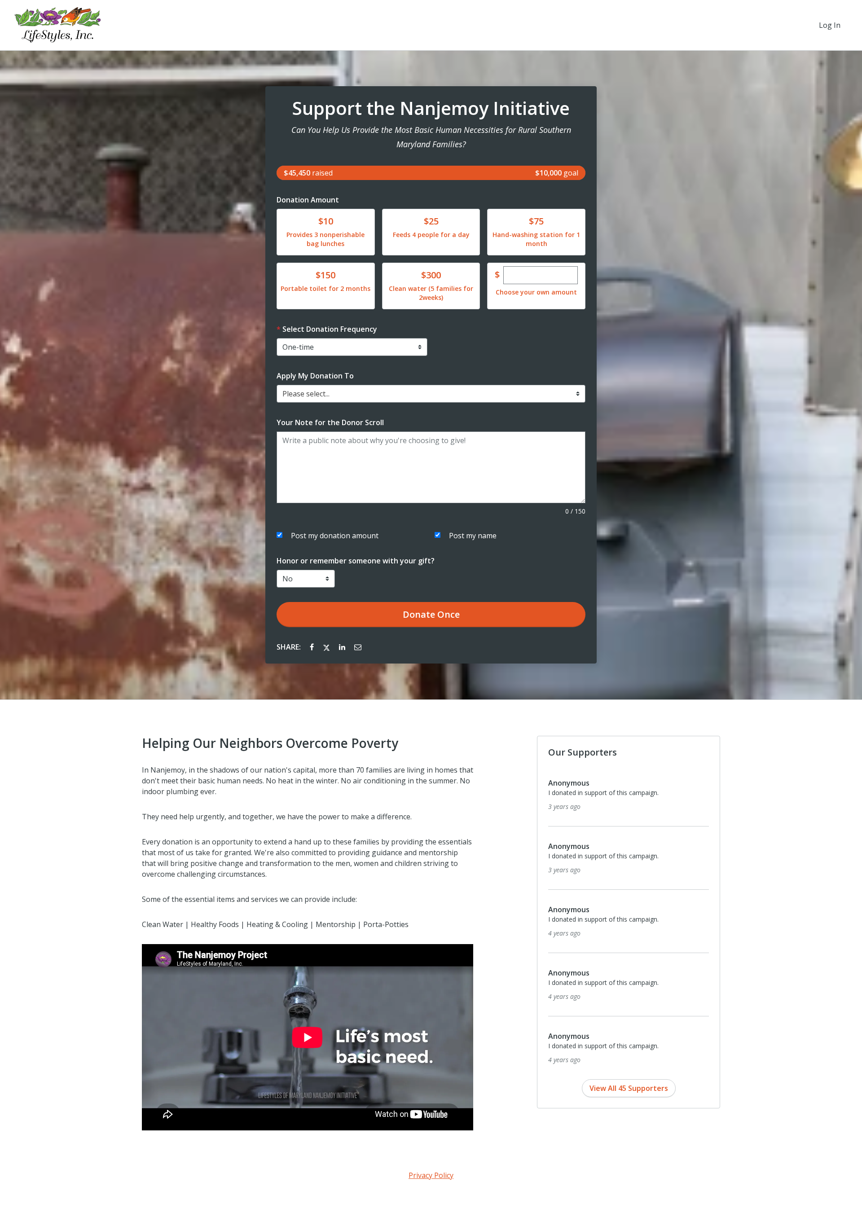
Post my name (473, 536)
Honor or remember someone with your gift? (356, 561)
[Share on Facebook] (313, 647)
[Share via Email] (357, 647)
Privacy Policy (431, 1175)
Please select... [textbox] (306, 394)
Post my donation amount (334, 536)
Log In (829, 25)
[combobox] (431, 394)
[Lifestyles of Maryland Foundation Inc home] (57, 25)
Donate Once (431, 614)
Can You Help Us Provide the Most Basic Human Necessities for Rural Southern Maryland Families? (431, 136)
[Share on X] (327, 647)
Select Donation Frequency (329, 329)
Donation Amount (308, 200)
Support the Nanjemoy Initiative (431, 108)
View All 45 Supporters (628, 1088)
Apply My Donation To (315, 376)
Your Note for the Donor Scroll (330, 422)
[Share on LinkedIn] (343, 647)
